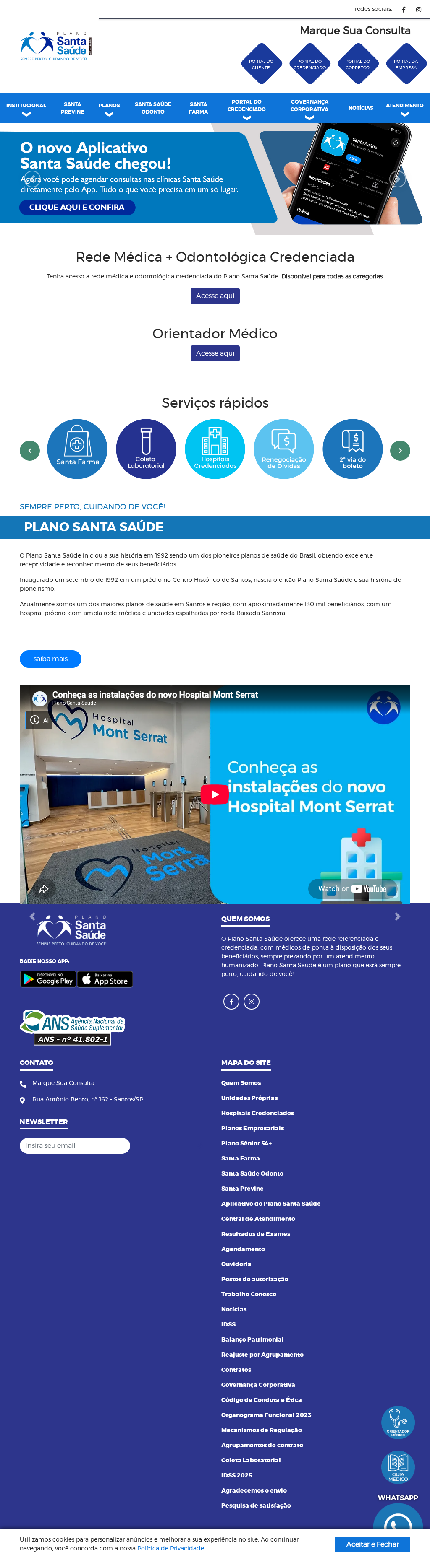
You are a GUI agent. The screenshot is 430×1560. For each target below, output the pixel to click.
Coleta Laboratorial (251, 1461)
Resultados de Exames (255, 1234)
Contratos (236, 1370)
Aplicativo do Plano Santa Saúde (271, 1204)
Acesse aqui (215, 296)
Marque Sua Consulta (355, 31)
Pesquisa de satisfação (256, 1506)
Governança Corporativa (258, 1385)
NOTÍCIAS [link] (361, 108)
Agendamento (243, 1249)
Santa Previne (242, 1189)
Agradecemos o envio (254, 1491)
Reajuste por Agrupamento (262, 1355)
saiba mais (51, 659)
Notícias (233, 1310)
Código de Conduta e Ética (261, 1400)
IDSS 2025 (236, 1476)
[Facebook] (404, 9)
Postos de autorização (254, 1279)
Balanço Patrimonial (252, 1340)
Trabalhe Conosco (248, 1295)
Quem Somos (241, 1083)
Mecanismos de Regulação (261, 1430)
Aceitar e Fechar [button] (372, 1544)
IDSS (228, 1325)
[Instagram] (418, 9)
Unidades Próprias (249, 1098)
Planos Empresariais (252, 1129)
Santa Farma (240, 1159)
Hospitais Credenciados (257, 1113)
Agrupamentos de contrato (262, 1445)
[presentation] (30, 451)
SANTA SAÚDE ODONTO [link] (153, 108)
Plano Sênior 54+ (246, 1144)
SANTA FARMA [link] (198, 108)
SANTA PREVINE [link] (72, 108)
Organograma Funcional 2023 (266, 1415)
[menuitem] (72, 108)
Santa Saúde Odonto (252, 1174)
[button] (32, 179)
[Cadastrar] (200, 1146)
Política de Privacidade (170, 1549)
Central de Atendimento (258, 1219)
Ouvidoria (236, 1264)
